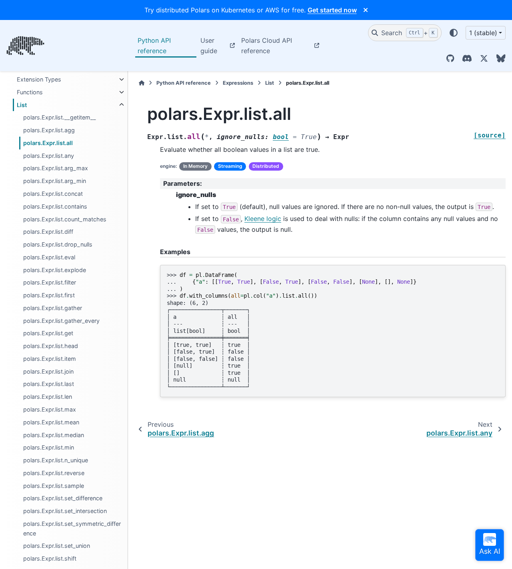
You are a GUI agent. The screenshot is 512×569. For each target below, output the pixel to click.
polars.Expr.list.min (48, 447)
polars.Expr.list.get (48, 333)
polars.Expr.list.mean (51, 422)
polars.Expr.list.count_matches (64, 219)
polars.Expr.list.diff (48, 232)
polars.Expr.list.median (53, 435)
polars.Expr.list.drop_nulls (57, 244)
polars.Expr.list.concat (53, 193)
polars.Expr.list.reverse (53, 473)
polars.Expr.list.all (48, 142)
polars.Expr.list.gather (52, 307)
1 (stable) (483, 33)
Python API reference (154, 45)
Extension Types (39, 79)
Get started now (332, 10)
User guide (208, 45)
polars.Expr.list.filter (49, 282)
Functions (30, 92)
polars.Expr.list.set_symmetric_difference (72, 528)
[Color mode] (453, 33)
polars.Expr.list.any (48, 155)
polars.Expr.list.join (48, 371)
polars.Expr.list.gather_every (61, 320)
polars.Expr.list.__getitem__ (59, 117)
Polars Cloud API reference (266, 45)
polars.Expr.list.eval (49, 257)
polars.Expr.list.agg (49, 130)
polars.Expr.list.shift (49, 558)
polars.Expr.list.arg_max (55, 168)
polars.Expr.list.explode (54, 270)
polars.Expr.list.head (50, 346)
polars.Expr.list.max (49, 409)
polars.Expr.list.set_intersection (65, 511)
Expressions (238, 83)
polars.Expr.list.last (48, 384)
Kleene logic (262, 219)
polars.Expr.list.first (49, 295)
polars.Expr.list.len (47, 397)
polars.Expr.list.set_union (56, 546)
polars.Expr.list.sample (53, 485)
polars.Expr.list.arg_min (54, 181)
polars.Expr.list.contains (55, 206)
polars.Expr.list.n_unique (55, 460)
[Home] (141, 83)
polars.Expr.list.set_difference (62, 498)
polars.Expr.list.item (49, 358)
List (22, 104)
